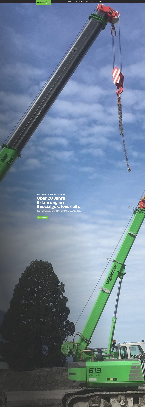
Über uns (94, 1)
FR (107, 1)
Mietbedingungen (80, 1)
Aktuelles (88, 1)
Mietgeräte (70, 1)
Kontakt (100, 1)
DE (104, 1)
